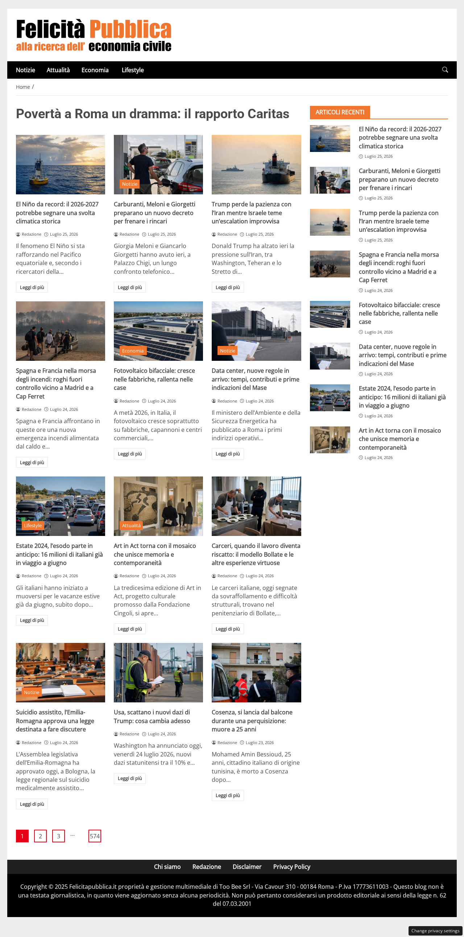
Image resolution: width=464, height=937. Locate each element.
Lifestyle (133, 70)
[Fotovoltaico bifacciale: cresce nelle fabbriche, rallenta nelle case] (158, 331)
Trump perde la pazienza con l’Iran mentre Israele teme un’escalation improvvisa (251, 212)
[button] (445, 70)
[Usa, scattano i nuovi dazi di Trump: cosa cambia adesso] (158, 672)
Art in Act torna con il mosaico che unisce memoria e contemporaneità (155, 554)
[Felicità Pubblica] (94, 34)
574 (95, 836)
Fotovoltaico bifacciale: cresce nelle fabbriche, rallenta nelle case (154, 379)
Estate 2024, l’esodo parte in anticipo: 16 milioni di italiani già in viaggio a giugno (59, 554)
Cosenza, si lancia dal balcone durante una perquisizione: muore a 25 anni (252, 720)
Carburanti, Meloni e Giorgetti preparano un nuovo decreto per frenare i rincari (154, 212)
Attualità (58, 70)
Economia (96, 70)
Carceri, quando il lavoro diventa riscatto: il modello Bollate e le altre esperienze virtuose (256, 554)
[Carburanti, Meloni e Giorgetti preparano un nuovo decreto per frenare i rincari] (158, 164)
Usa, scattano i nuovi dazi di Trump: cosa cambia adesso (152, 716)
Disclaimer (247, 867)
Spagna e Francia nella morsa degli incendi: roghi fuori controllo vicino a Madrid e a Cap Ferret (56, 383)
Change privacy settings (435, 931)
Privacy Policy (291, 867)
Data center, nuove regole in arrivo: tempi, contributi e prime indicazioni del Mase (255, 379)
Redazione (206, 867)
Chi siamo (167, 867)
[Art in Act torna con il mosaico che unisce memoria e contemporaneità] (158, 506)
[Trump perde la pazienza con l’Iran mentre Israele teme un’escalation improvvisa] (256, 164)
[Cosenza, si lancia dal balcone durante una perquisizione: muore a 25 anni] (256, 672)
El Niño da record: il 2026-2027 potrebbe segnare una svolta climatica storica (57, 212)
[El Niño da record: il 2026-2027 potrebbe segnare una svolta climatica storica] (60, 164)
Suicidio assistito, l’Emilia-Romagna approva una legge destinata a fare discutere (55, 720)
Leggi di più (32, 287)
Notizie (25, 70)
